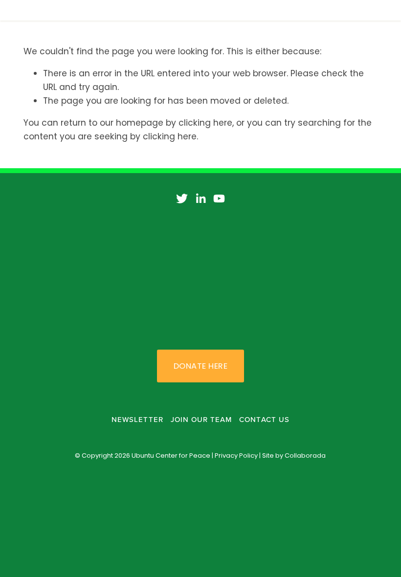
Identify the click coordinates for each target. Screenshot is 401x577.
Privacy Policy (236, 455)
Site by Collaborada (294, 455)
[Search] (103, 10)
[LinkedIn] (200, 198)
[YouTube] (219, 198)
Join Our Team (201, 419)
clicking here (205, 123)
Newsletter (137, 419)
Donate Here (200, 366)
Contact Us (264, 419)
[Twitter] (182, 198)
